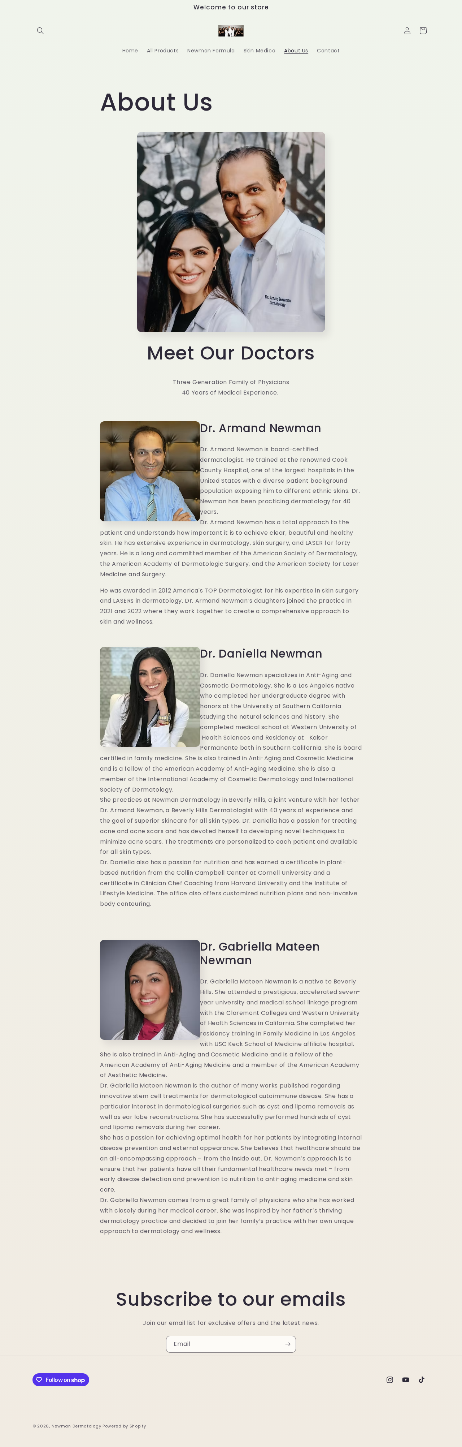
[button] (40, 31)
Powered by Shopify (124, 1426)
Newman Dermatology (76, 1426)
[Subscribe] (288, 1344)
